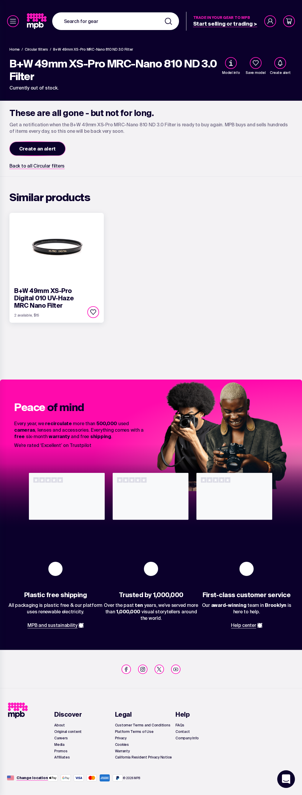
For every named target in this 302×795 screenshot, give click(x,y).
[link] (37, 21)
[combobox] (115, 21)
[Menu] (13, 21)
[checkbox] (256, 63)
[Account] (270, 21)
